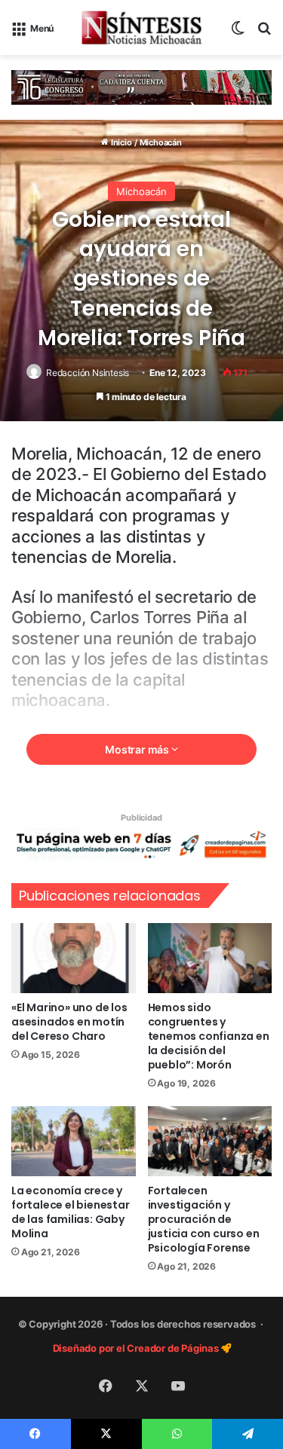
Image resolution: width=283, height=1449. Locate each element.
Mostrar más (138, 749)
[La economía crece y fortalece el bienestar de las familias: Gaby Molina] (73, 1141)
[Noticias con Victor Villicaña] (142, 27)
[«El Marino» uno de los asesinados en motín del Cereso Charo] (73, 958)
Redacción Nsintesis (87, 372)
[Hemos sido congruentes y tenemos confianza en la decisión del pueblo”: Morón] (210, 958)
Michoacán (161, 142)
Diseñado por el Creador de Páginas (137, 1348)
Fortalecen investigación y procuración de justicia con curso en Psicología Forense (204, 1219)
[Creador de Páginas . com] (141, 844)
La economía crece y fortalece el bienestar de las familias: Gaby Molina (70, 1212)
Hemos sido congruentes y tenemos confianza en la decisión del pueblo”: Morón (208, 1036)
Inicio (120, 142)
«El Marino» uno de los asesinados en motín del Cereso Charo (69, 1022)
